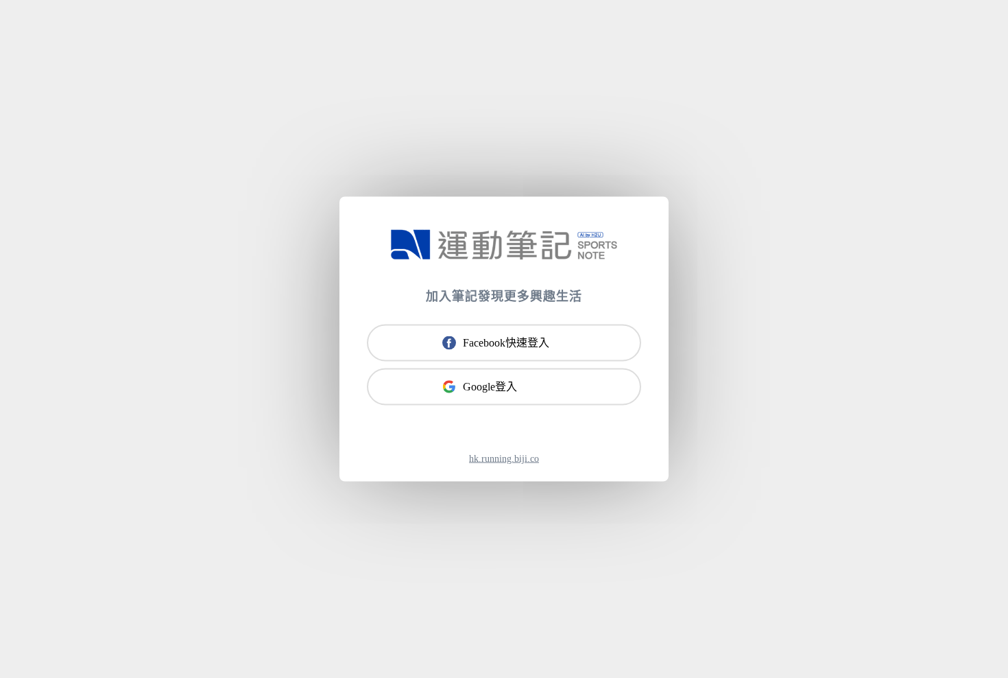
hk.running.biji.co (504, 459)
